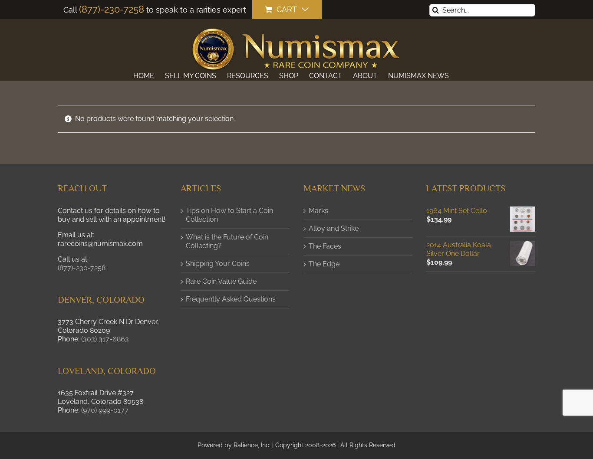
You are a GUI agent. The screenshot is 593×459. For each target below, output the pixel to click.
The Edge (324, 264)
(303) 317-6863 (105, 339)
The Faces (325, 246)
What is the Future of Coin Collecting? (227, 241)
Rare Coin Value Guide (221, 281)
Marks (318, 211)
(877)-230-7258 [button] (81, 268)
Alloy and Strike (334, 228)
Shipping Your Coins (218, 263)
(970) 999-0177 (104, 410)
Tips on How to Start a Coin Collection (229, 215)
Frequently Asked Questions (231, 299)
